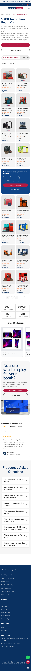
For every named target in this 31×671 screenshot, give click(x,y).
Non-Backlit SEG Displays (8, 585)
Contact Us (4, 606)
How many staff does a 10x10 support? (15, 504)
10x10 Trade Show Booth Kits (11, 57)
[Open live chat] (28, 668)
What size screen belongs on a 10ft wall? (15, 512)
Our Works (4, 630)
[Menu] (2, 9)
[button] (6, 87)
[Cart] (29, 8)
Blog (2, 627)
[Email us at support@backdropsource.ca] (28, 662)
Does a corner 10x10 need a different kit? (15, 488)
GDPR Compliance (6, 615)
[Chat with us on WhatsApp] (28, 657)
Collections (8, 14)
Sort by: (4, 63)
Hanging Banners (6, 588)
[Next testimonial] (6, 430)
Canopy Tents (5, 594)
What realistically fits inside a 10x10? (15, 480)
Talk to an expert (16, 50)
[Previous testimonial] (2, 430)
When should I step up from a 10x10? (15, 536)
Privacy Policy (5, 619)
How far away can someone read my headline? (15, 496)
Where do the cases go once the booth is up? (15, 520)
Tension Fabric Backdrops (8, 578)
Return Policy (4, 609)
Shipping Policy (5, 612)
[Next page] (23, 297)
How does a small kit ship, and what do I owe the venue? (15, 528)
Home (2, 14)
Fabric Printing (5, 581)
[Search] (20, 4)
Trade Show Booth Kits (7, 591)
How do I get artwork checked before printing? (15, 544)
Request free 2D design (15, 45)
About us (3, 603)
